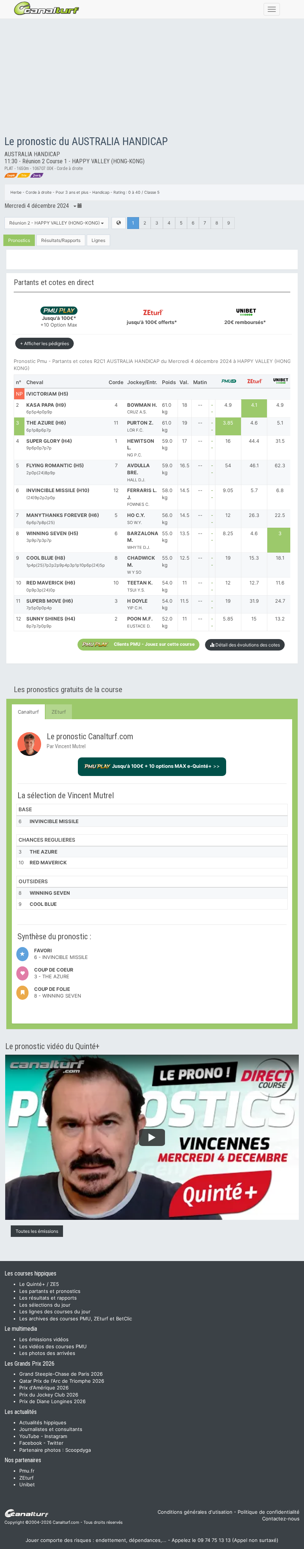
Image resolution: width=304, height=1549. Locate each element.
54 (228, 465)
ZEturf (59, 712)
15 (254, 619)
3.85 (228, 423)
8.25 (228, 533)
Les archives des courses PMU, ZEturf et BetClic (75, 1319)
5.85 (228, 619)
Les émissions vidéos (44, 1339)
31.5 (280, 441)
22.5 (280, 515)
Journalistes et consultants (50, 1429)
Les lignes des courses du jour (54, 1311)
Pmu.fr (26, 1471)
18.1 (280, 558)
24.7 (280, 601)
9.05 (228, 490)
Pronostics (19, 240)
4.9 (228, 405)
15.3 (254, 558)
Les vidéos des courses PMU (53, 1346)
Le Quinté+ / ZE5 (39, 1284)
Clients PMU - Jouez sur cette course (154, 644)
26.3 (254, 515)
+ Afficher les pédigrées (44, 343)
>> (166, 766)
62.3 (280, 465)
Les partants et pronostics (49, 1291)
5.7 (254, 490)
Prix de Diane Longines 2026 (52, 1401)
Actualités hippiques (42, 1422)
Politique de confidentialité (269, 1512)
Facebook (30, 1443)
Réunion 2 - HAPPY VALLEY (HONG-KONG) (55, 223)
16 (228, 441)
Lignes (98, 240)
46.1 (254, 465)
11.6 (280, 583)
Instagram (55, 1436)
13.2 (280, 619)
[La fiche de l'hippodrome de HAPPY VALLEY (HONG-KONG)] (119, 223)
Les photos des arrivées (47, 1353)
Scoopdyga (78, 1450)
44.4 (254, 441)
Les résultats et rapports (48, 1298)
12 (228, 515)
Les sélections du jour (44, 1305)
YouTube (29, 1436)
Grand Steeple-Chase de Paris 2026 (61, 1374)
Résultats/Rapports (60, 240)
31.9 (254, 601)
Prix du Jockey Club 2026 (48, 1395)
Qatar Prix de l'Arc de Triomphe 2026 (61, 1381)
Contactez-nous (281, 1519)
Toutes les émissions (37, 1231)
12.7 (254, 583)
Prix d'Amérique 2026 (44, 1388)
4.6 (254, 423)
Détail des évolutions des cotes (247, 645)
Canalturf (28, 712)
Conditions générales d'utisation (195, 1512)
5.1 (280, 423)
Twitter (55, 1443)
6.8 (280, 490)
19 (228, 558)
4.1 (254, 405)
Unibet (27, 1484)
